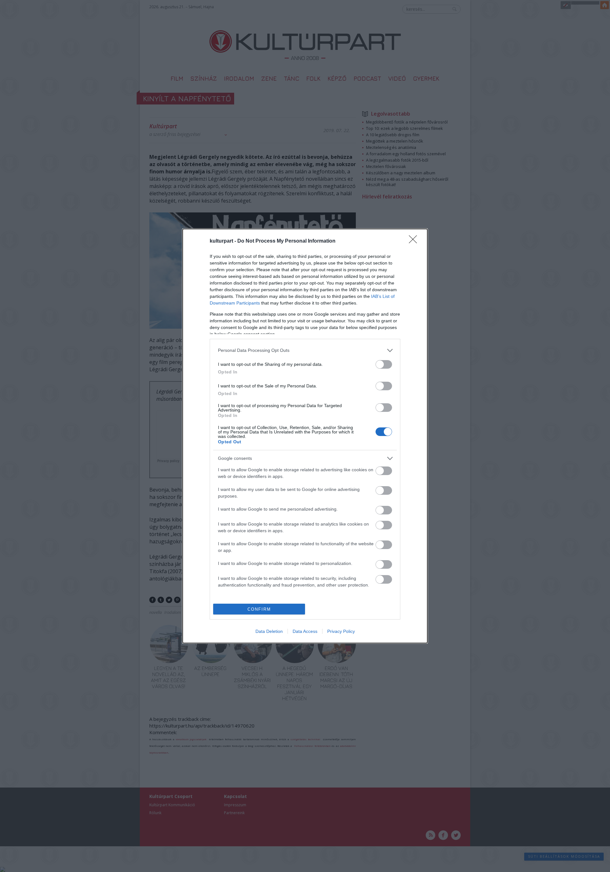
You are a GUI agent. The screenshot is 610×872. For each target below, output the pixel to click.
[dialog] (305, 436)
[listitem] (305, 350)
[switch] (384, 364)
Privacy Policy (341, 631)
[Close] (415, 241)
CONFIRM (259, 609)
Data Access (305, 631)
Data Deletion (269, 631)
